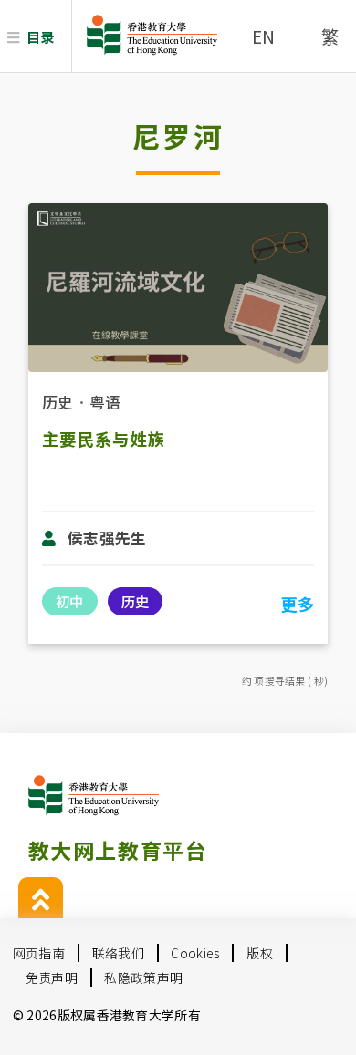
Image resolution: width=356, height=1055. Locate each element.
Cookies (195, 953)
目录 (40, 36)
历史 (58, 401)
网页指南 (39, 953)
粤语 (105, 401)
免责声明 (52, 977)
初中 (69, 601)
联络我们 (118, 953)
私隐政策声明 (143, 977)
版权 (259, 953)
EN (264, 36)
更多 (297, 603)
